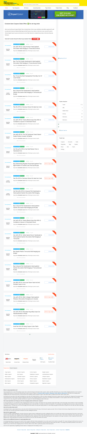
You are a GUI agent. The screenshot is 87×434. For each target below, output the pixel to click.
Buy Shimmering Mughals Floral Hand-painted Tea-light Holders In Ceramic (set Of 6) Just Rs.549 (27, 165)
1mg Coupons (8, 372)
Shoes (62, 146)
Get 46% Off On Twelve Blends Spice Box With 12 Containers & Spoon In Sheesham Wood (27, 121)
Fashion (76, 144)
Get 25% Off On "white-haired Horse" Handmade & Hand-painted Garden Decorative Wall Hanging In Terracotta (27, 237)
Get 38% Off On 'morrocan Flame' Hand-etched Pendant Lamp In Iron (26, 283)
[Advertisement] (30, 344)
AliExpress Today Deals (41, 429)
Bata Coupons (8, 381)
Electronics (72, 116)
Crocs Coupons (20, 383)
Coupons (63, 141)
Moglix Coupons (45, 372)
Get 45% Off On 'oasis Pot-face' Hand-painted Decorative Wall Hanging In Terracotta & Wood (26, 48)
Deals (77, 141)
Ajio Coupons (20, 374)
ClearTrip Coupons (21, 378)
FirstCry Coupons (33, 378)
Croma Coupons (33, 372)
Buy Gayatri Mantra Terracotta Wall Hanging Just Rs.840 (26, 252)
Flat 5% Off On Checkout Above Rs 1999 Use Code (27, 107)
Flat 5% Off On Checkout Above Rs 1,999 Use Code (27, 178)
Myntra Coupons (45, 381)
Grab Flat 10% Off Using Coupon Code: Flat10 (25, 326)
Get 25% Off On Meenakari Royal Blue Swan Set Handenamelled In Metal (26, 313)
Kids (68, 146)
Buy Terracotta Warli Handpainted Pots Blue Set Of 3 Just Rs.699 (27, 77)
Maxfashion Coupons (46, 378)
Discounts (70, 141)
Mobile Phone (72, 110)
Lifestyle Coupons (46, 376)
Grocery (72, 113)
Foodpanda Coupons (34, 383)
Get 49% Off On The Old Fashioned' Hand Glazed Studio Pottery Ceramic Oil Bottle (27, 135)
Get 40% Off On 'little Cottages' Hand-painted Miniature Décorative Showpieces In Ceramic (26, 298)
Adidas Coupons (8, 374)
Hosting (62, 149)
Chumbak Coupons (21, 376)
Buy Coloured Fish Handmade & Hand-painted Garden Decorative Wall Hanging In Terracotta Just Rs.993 (27, 268)
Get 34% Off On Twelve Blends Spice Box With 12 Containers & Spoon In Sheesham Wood (27, 221)
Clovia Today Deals (51, 429)
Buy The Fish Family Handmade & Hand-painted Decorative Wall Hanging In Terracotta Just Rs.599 (27, 62)
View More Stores (51, 354)
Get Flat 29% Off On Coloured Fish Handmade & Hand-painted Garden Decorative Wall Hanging (26, 192)
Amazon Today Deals (21, 429)
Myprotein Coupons (46, 383)
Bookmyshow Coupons (10, 378)
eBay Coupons (8, 376)
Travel (72, 104)
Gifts (72, 107)
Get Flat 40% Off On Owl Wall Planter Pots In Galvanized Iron (26, 150)
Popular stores (6, 368)
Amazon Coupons (21, 372)
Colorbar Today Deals (60, 429)
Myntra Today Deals (31, 429)
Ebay (70, 144)
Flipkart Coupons (33, 381)
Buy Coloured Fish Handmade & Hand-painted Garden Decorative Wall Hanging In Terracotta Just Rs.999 (27, 92)
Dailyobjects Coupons (34, 374)
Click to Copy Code (49, 149)
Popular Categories (13, 368)
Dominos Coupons (34, 376)
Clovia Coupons (20, 381)
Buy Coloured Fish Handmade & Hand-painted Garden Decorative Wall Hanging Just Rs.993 (26, 207)
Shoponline (63, 144)
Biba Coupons (8, 383)
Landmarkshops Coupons (47, 374)
